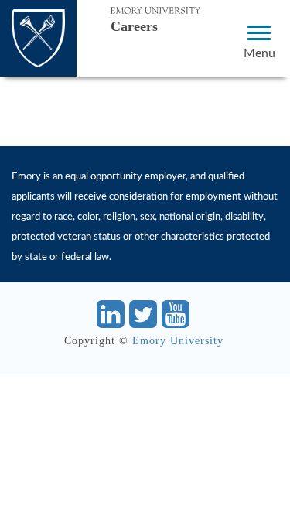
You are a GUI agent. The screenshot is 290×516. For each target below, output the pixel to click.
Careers (134, 26)
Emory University (177, 341)
